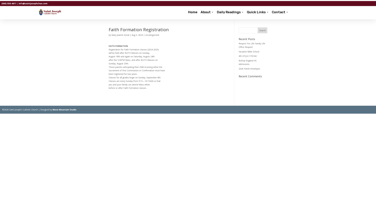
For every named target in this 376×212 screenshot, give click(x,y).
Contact (278, 12)
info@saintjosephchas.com (33, 3)
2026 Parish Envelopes (249, 68)
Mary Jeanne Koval (120, 35)
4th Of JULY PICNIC (248, 56)
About (206, 12)
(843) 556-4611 (8, 3)
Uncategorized (152, 35)
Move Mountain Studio (64, 109)
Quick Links (256, 12)
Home (192, 12)
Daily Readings (229, 12)
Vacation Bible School (249, 51)
